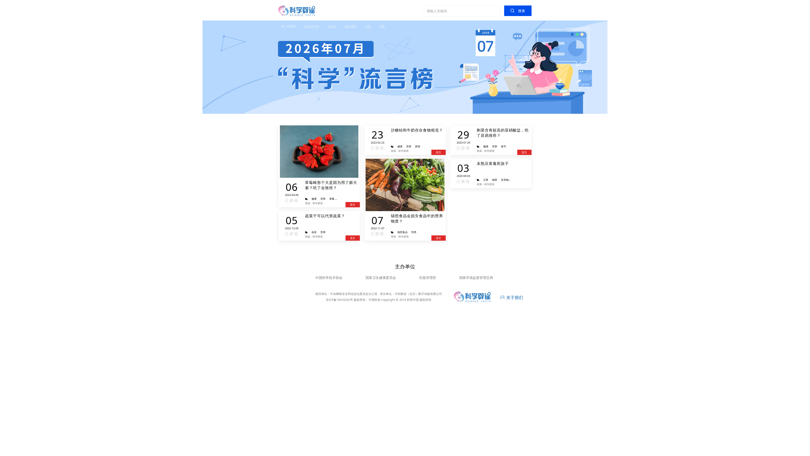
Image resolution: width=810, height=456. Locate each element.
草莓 (331, 199)
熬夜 (382, 26)
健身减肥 (350, 26)
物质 (494, 180)
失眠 (368, 26)
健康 (314, 199)
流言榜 (331, 26)
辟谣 (417, 146)
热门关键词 (288, 26)
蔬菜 (314, 232)
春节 (503, 146)
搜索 (521, 10)
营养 (322, 199)
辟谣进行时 (311, 26)
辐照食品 (402, 232)
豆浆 (485, 180)
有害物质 (506, 180)
